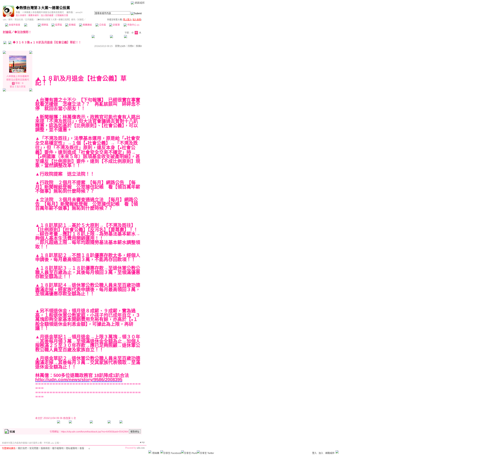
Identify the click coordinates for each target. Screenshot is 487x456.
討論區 (31, 25)
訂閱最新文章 (62, 15)
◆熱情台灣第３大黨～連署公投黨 (43, 8)
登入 (314, 453)
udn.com (141, 447)
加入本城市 (21, 15)
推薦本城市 (33, 15)
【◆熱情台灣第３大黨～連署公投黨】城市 (55, 19)
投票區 (58, 25)
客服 (82, 448)
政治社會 (19, 19)
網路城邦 (140, 2)
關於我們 (22, 448)
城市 (10, 19)
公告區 (102, 25)
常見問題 (33, 448)
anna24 (79, 12)
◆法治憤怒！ (22, 32)
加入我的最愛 (47, 15)
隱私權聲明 (71, 448)
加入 (321, 453)
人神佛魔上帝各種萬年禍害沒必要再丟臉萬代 (43, 12)
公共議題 (29, 19)
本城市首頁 (14, 25)
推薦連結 (87, 25)
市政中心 (133, 25)
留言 (12, 86)
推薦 (139, 46)
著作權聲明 (58, 448)
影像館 (72, 25)
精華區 (44, 25)
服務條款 (45, 448)
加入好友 (21, 86)
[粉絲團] (149, 451)
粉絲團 (155, 453)
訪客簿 (116, 25)
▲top (142, 442)
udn (4, 19)
